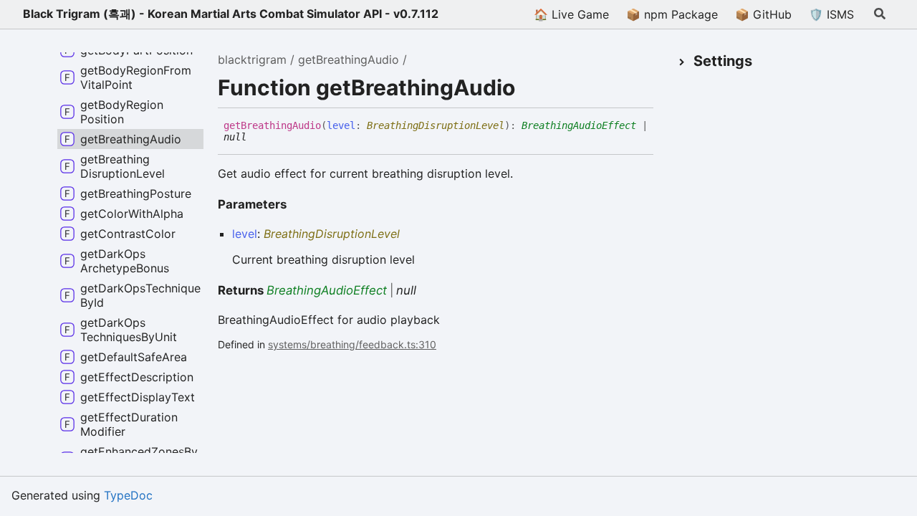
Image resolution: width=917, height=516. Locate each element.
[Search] (879, 14)
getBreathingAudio (348, 59)
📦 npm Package (672, 14)
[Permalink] (257, 138)
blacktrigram (252, 59)
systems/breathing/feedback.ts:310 (352, 344)
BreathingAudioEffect (579, 125)
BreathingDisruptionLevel (435, 125)
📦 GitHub (763, 14)
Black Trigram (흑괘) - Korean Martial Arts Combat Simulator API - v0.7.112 (230, 13)
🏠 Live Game (571, 14)
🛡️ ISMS (831, 14)
